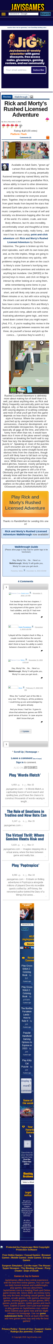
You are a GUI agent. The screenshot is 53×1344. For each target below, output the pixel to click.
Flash (24, 134)
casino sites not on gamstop (17, 27)
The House (44, 1265)
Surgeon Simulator (12, 1265)
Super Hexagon (11, 1268)
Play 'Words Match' (25, 775)
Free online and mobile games (28, 8)
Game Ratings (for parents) (30, 1330)
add (27, 1144)
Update (25, 731)
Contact (38, 1331)
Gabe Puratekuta (25, 627)
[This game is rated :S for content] (47, 138)
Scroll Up (19, 752)
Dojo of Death (31, 1271)
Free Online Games (12, 1255)
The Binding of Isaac (32, 1268)
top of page (37, 758)
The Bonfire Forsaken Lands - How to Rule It (27, 1014)
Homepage (31, 752)
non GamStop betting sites (37, 27)
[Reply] (41, 617)
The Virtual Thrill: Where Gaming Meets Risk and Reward (25, 839)
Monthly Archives (28, 1175)
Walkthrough (21, 96)
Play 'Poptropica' (25, 865)
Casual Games (32, 1255)
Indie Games (34, 1257)
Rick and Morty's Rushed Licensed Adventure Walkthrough (25, 533)
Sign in (20, 762)
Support (39, 1329)
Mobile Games (18, 1257)
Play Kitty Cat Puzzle (26, 1063)
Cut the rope (30, 1265)
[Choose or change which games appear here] (30, 1136)
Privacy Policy (9, 1329)
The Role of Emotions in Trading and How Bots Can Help (26, 815)
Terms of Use (26, 1329)
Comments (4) (25, 138)
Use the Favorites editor (26, 1161)
